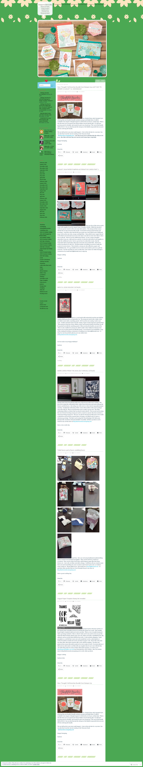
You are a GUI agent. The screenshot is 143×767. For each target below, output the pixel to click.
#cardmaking (60, 164)
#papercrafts (70, 164)
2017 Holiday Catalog (45, 237)
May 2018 (42, 175)
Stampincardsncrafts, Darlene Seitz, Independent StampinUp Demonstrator (45, 9)
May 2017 (42, 194)
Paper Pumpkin (69, 172)
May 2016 (42, 215)
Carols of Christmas (45, 259)
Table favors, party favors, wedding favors (71, 450)
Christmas (42, 263)
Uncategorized (69, 685)
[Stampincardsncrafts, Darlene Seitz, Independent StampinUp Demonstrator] (72, 78)
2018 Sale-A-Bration (45, 246)
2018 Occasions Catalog (46, 245)
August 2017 (43, 190)
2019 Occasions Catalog (46, 254)
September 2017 (44, 189)
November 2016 (44, 204)
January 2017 (43, 200)
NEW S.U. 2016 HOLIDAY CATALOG (68, 287)
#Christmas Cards (67, 365)
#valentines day (44, 230)
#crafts (65, 164)
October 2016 (43, 206)
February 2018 (43, 181)
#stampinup (84, 164)
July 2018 (42, 172)
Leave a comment (81, 91)
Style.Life (42, 289)
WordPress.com (44, 308)
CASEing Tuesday (44, 261)
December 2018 (44, 166)
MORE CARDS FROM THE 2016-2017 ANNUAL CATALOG (76, 371)
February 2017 (43, 198)
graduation (42, 274)
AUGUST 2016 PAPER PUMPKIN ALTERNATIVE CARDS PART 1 (78, 169)
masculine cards (44, 278)
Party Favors (69, 452)
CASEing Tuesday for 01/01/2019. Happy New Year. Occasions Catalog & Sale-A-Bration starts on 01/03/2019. (45, 107)
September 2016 (44, 207)
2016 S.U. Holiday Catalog (46, 232)
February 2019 (43, 162)
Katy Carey (47, 151)
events (41, 269)
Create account (43, 301)
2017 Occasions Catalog (45, 239)
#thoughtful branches (71, 91)
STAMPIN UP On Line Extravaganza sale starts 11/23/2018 (45, 120)
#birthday (42, 224)
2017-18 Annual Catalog (45, 243)
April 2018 (42, 177)
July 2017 (42, 192)
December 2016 (44, 202)
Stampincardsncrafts (49, 140)
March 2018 (43, 179)
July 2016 (42, 211)
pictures (42, 284)
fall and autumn (44, 271)
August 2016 (43, 209)
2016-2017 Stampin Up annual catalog (74, 373)
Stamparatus (43, 286)
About (102, 80)
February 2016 (43, 217)
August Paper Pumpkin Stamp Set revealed (71, 598)
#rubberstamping (77, 164)
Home (97, 80)
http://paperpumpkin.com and (65, 649)
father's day (43, 272)
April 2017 (42, 196)
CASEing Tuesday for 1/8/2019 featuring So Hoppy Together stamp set (45, 99)
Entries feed (43, 304)
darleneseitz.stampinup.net (66, 135)
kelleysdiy (46, 135)
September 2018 (44, 170)
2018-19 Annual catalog (45, 252)
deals (41, 267)
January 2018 (43, 183)
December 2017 (44, 185)
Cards (41, 257)
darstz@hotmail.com (92, 566)
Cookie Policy (36, 764)
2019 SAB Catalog (44, 255)
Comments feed (44, 306)
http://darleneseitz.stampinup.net (68, 334)
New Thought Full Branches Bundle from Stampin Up (74, 683)
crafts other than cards (45, 265)
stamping (42, 287)
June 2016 (42, 213)
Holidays (42, 276)
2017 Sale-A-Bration (45, 241)
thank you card (43, 291)
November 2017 (44, 187)
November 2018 (44, 168)
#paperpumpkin (77, 282)
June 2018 (42, 173)
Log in (41, 302)
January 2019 (43, 164)
